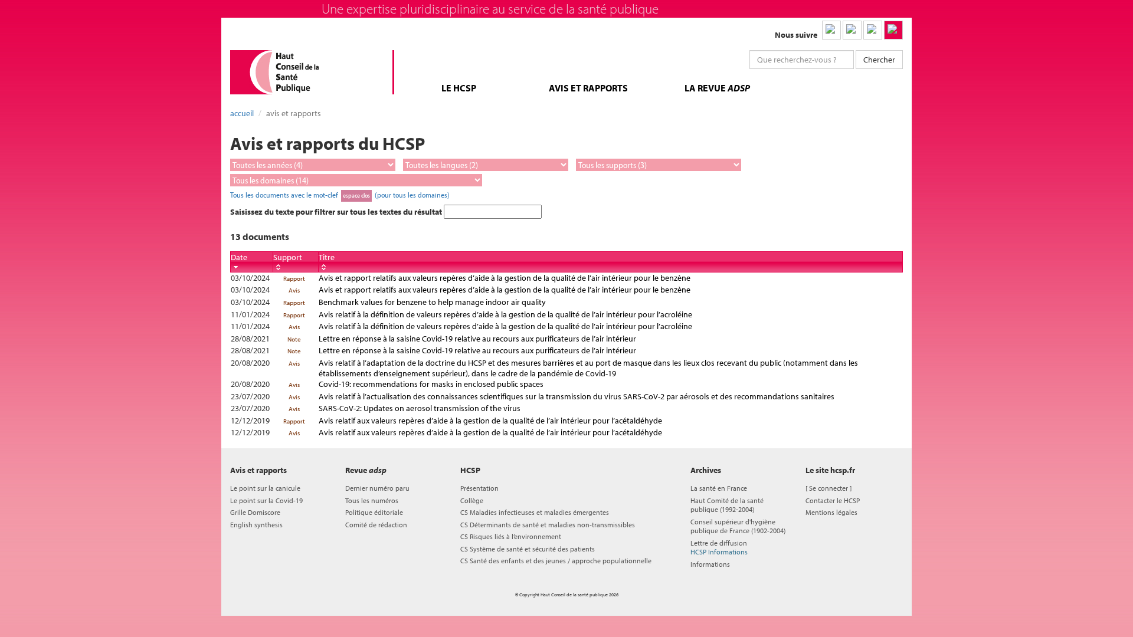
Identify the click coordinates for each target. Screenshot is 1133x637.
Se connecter (828, 488)
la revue (717, 88)
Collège (471, 500)
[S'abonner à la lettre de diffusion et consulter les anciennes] (893, 30)
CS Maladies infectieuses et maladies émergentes (534, 512)
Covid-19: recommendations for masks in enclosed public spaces (431, 384)
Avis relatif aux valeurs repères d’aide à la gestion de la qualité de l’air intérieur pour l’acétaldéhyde (490, 420)
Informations (710, 564)
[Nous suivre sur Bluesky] (852, 30)
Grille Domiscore (255, 512)
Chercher (879, 59)
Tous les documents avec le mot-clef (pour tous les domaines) (340, 194)
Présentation (479, 488)
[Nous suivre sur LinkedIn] (831, 30)
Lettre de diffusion (719, 547)
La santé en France (718, 488)
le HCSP (458, 88)
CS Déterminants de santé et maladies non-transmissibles (547, 524)
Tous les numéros (371, 500)
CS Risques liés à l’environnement (510, 536)
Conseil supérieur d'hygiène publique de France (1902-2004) (737, 526)
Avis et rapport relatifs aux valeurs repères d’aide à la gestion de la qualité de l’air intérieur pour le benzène (504, 277)
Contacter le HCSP (832, 500)
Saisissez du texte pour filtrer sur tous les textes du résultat (337, 211)
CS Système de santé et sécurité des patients (527, 548)
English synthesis (256, 524)
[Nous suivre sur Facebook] (872, 30)
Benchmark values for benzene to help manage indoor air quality (432, 302)
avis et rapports (588, 88)
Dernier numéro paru (377, 488)
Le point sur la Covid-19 (266, 500)
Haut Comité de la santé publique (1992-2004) (727, 505)
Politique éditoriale (374, 512)
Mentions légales (831, 512)
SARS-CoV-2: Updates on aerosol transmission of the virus (419, 408)
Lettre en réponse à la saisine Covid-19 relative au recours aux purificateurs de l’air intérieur (477, 338)
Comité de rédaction (376, 524)
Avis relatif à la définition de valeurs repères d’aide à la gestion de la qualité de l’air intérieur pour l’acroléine (505, 314)
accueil (242, 113)
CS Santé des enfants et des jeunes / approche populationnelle (555, 560)
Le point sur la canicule (265, 488)
